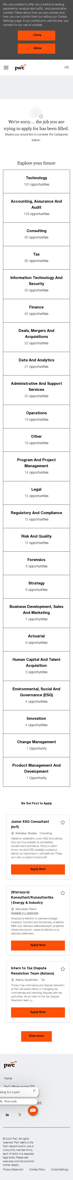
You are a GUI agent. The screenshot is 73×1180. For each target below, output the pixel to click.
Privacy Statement (13, 1170)
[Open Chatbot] (33, 1110)
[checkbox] (62, 822)
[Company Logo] (22, 67)
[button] (36, 1036)
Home (8, 1078)
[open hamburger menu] (6, 67)
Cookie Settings (59, 1170)
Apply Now (47, 869)
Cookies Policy (37, 1170)
